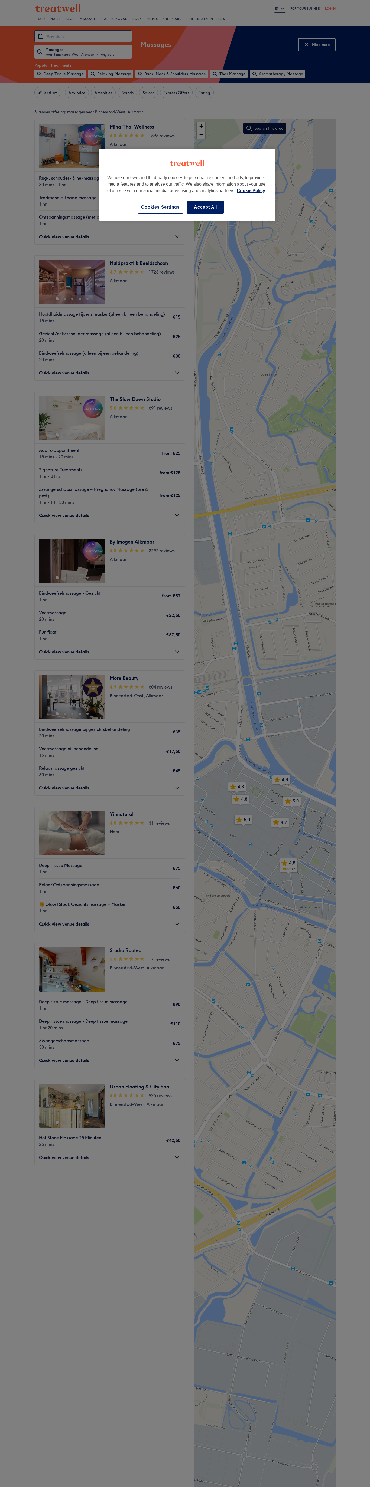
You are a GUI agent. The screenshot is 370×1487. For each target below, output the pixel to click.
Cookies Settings (160, 207)
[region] (187, 185)
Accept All (205, 207)
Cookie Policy (251, 190)
